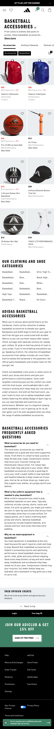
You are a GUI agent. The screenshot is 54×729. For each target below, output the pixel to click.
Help (7, 655)
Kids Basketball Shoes (25, 283)
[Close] (5, 722)
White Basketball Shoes (42, 283)
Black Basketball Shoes (25, 300)
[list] (27, 45)
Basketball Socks (7, 289)
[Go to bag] (49, 10)
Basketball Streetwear (42, 294)
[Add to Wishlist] (22, 63)
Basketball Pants (25, 272)
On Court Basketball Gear (42, 300)
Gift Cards (31, 670)
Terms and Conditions (14, 716)
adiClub (30, 655)
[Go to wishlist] (11, 10)
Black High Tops (42, 278)
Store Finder (32, 663)
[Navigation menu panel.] (4, 10)
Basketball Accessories (25, 289)
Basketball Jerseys (7, 272)
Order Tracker (11, 670)
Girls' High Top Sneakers (44, 272)
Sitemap (8, 691)
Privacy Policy (33, 706)
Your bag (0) (37, 613)
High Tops (7, 294)
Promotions (10, 684)
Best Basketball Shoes (42, 289)
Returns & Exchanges (14, 663)
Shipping (8, 677)
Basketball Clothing (25, 294)
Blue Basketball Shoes (25, 278)
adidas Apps (32, 677)
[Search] (43, 10)
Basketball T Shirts (8, 300)
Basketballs (8, 278)
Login (14, 613)
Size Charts (32, 684)
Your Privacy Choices (10, 707)
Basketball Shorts (7, 283)
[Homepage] (27, 11)
